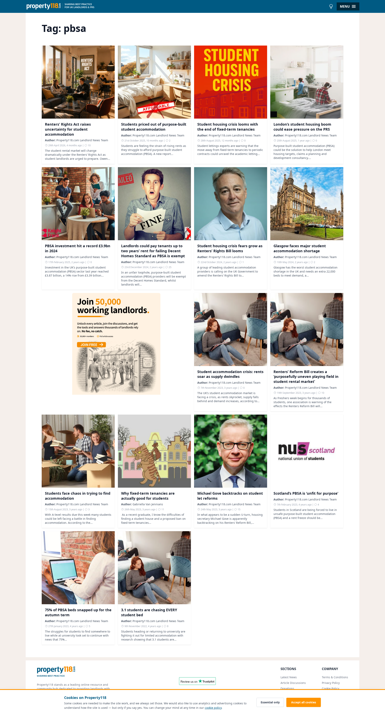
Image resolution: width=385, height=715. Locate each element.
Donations (287, 688)
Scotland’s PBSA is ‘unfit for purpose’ (306, 493)
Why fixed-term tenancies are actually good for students (148, 496)
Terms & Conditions (335, 677)
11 (162, 509)
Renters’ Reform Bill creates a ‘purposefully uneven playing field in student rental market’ (306, 376)
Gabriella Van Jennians (148, 504)
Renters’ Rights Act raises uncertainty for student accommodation (68, 129)
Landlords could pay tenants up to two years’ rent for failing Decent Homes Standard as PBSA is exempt (153, 250)
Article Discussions (293, 683)
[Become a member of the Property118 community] (116, 352)
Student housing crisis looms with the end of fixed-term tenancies (227, 127)
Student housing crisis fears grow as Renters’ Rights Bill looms (229, 248)
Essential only (270, 702)
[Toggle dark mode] (331, 6)
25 (169, 267)
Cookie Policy (330, 688)
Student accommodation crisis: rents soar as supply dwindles (230, 374)
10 (89, 145)
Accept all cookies (303, 702)
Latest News (289, 677)
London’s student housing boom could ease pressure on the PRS (302, 127)
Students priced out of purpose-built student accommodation (153, 127)
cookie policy (213, 708)
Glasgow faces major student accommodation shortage (300, 248)
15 (238, 509)
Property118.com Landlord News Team (82, 140)
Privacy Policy (331, 683)
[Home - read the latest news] (176, 6)
